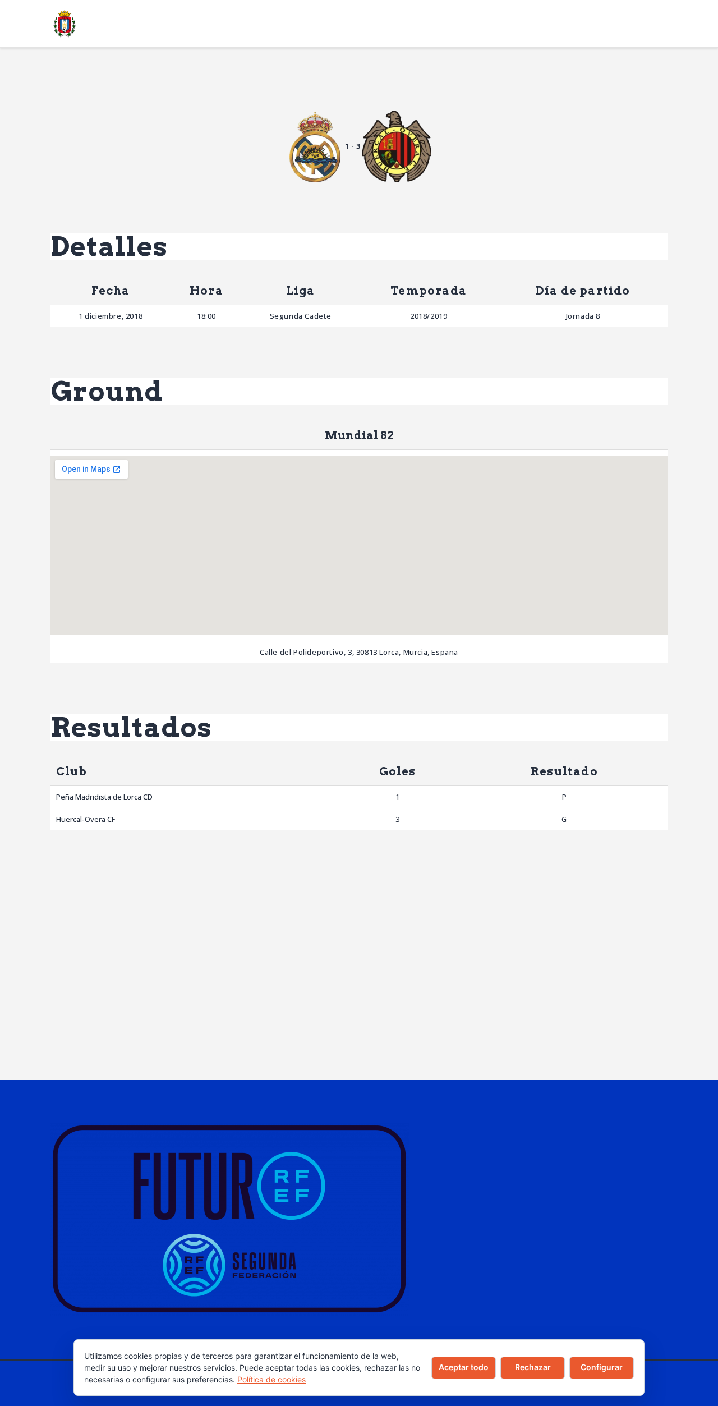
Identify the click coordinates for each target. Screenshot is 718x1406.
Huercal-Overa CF (85, 819)
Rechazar (533, 1367)
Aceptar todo (464, 1367)
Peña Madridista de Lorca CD (104, 797)
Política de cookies (271, 1379)
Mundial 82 (359, 435)
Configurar (602, 1367)
